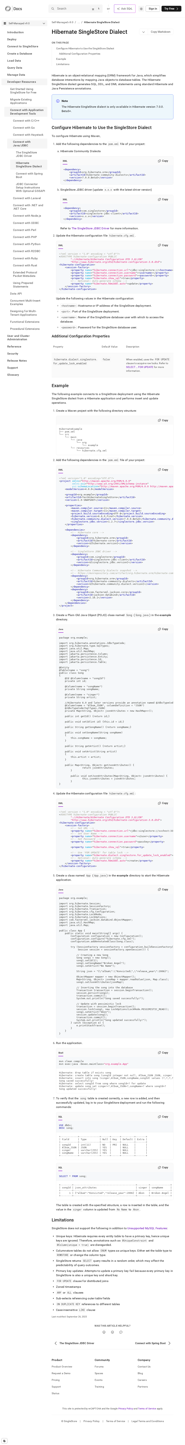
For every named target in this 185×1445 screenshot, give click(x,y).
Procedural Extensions (25, 329)
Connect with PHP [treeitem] (25, 237)
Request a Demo (61, 1373)
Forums (99, 1366)
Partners (143, 1386)
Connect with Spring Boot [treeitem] (29, 175)
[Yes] (104, 1332)
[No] (112, 1332)
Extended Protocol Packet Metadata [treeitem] (25, 274)
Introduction (15, 32)
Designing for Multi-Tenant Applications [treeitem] (23, 312)
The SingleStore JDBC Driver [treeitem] (26, 154)
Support (12, 367)
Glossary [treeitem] (13, 374)
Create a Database (19, 53)
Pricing (56, 1379)
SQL (60, 1117)
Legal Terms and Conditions (148, 1421)
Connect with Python (26, 244)
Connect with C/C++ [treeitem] (26, 120)
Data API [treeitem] (16, 293)
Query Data (14, 67)
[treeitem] (24, 32)
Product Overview (62, 1366)
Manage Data (16, 74)
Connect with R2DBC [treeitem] (26, 251)
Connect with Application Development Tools (27, 111)
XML (65, 161)
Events (99, 1379)
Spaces (99, 1373)
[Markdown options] (143, 32)
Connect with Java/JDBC (22, 143)
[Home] (13, 9)
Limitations (62, 64)
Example (61, 58)
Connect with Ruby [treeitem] (25, 258)
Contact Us (144, 1366)
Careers (142, 1379)
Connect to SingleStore (22, 46)
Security (12, 353)
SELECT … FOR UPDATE (139, 367)
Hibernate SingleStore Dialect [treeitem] (29, 164)
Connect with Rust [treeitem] (25, 265)
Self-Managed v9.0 (63, 22)
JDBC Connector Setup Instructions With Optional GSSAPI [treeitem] (30, 187)
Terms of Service (147, 1408)
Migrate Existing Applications (21, 101)
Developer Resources (21, 81)
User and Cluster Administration (18, 337)
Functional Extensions (25, 321)
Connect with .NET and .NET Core (28, 206)
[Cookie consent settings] (4, 1441)
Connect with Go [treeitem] (24, 127)
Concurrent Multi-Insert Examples (25, 302)
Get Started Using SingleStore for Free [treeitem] (23, 90)
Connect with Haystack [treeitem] (28, 134)
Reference (14, 346)
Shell (60, 1053)
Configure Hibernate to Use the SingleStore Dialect (85, 48)
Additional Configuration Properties (79, 53)
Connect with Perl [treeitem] (24, 230)
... (79, 22)
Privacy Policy (125, 1408)
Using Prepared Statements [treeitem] (23, 284)
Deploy (11, 39)
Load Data (14, 60)
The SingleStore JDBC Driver (90, 228)
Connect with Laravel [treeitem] (27, 198)
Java (60, 629)
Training (99, 1386)
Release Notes (17, 360)
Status (55, 1393)
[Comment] (121, 1332)
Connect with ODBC (26, 223)
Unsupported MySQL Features (147, 1228)
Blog (140, 1373)
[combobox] (141, 9)
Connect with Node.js (27, 215)
